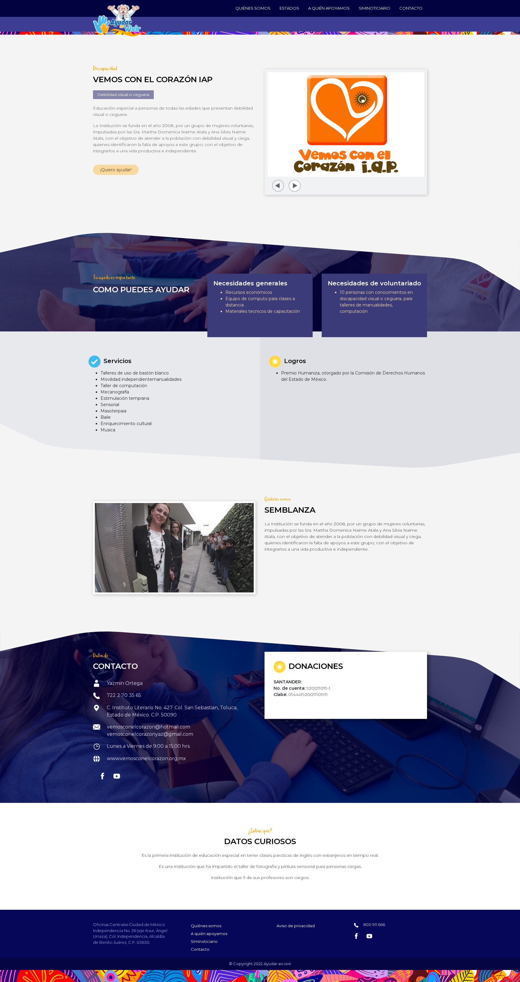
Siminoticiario (374, 8)
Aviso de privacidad (296, 925)
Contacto (410, 8)
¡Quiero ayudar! (116, 169)
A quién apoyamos (329, 8)
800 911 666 (373, 924)
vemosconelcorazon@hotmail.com (148, 727)
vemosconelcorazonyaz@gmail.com (150, 734)
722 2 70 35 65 (124, 695)
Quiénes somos (253, 8)
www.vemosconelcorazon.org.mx (146, 758)
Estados (289, 8)
